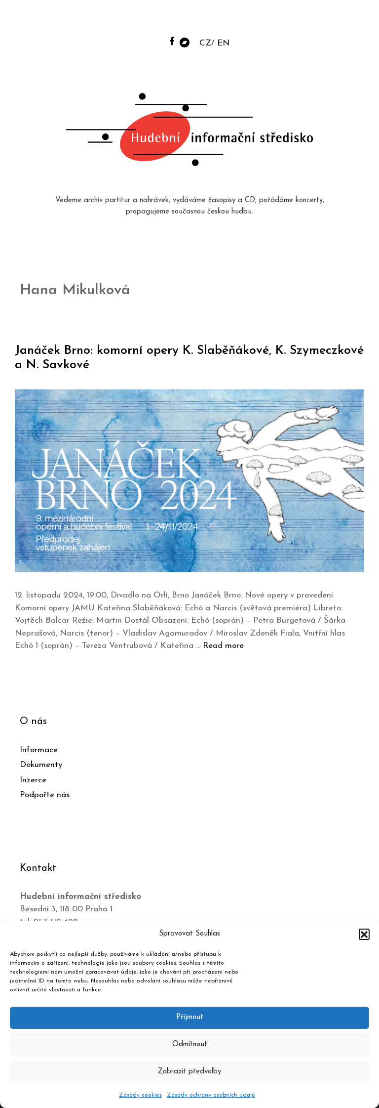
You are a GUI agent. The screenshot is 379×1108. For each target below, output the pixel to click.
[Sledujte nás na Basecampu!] (185, 42)
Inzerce (33, 780)
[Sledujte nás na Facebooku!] (172, 41)
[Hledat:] (296, 20)
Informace (39, 750)
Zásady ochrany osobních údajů (211, 1095)
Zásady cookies (140, 1095)
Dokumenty (41, 765)
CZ (205, 43)
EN (223, 43)
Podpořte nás (45, 795)
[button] (364, 934)
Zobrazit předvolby (189, 1071)
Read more (223, 645)
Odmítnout (189, 1044)
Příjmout (189, 1017)
